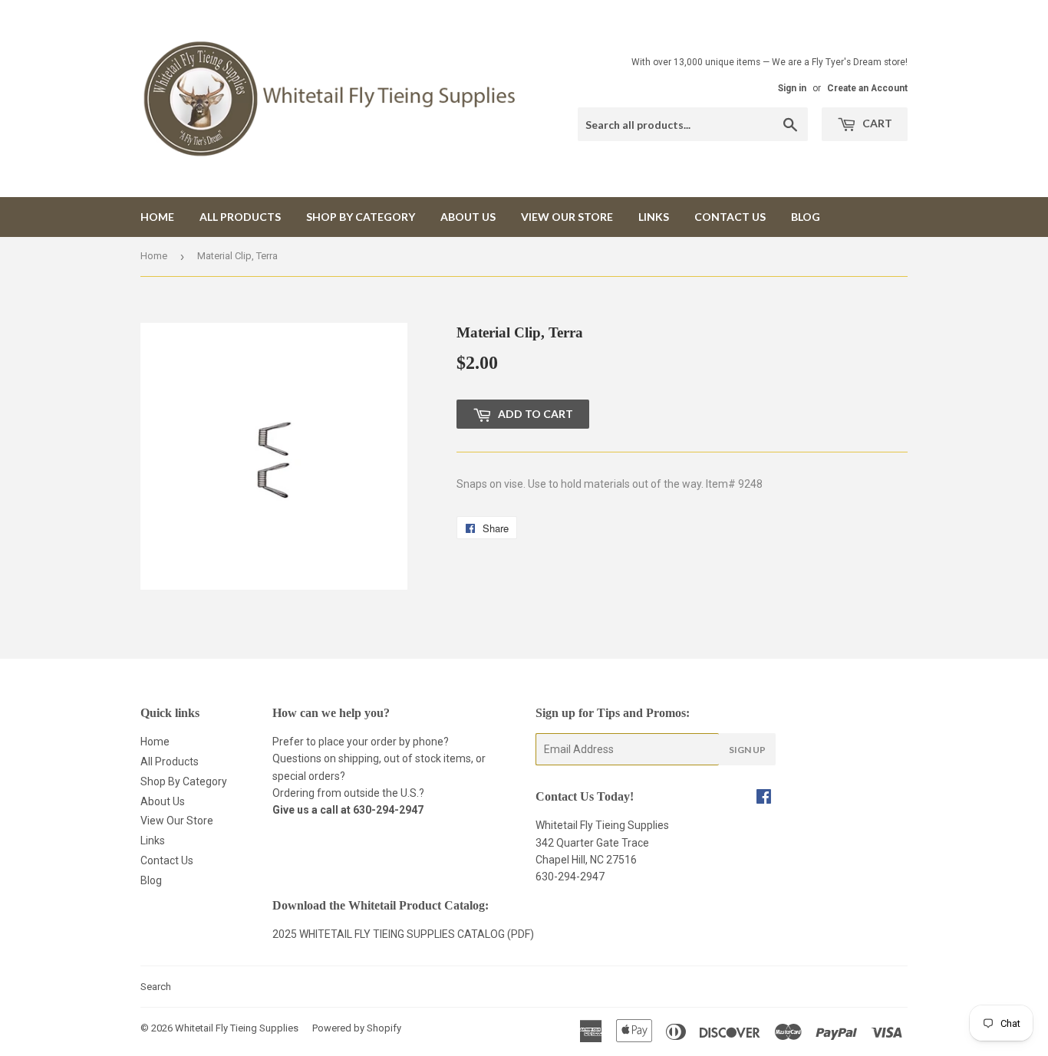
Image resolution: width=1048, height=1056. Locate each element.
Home (157, 216)
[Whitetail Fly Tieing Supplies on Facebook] (764, 798)
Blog (805, 216)
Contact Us (730, 216)
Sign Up (747, 749)
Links (653, 216)
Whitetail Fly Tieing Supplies (236, 1028)
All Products (240, 216)
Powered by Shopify (356, 1028)
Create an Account (867, 88)
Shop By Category (360, 216)
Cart (876, 123)
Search (155, 986)
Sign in (792, 88)
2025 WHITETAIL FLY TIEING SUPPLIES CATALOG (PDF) (403, 934)
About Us (468, 216)
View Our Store (567, 216)
